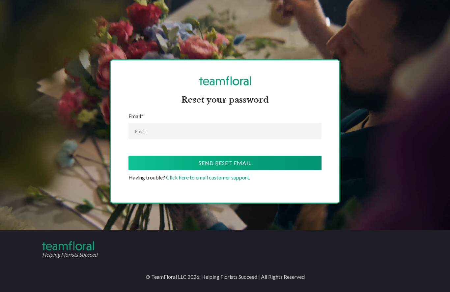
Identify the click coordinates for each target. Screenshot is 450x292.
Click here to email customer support (207, 177)
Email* (135, 116)
